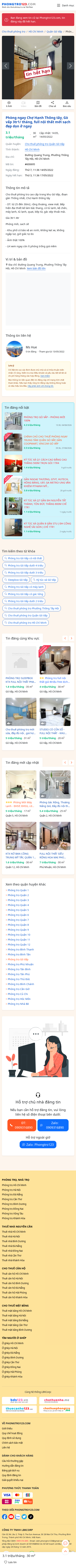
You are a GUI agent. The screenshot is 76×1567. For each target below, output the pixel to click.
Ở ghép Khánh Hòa (12, 1376)
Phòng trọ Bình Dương (14, 1204)
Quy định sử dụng (11, 1438)
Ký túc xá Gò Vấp (46, 579)
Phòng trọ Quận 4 (18, 905)
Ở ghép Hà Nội (10, 1348)
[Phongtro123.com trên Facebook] (4, 1518)
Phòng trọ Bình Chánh (21, 984)
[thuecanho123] (19, 1409)
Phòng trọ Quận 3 (18, 900)
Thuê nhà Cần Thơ (11, 1255)
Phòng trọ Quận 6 (18, 915)
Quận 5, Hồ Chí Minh (17, 815)
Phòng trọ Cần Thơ (12, 1199)
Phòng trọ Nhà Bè (18, 1003)
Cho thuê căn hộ (13, 1268)
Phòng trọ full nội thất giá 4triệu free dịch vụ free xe (54, 680)
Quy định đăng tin (11, 1475)
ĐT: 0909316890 (24, 1125)
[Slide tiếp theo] (68, 65)
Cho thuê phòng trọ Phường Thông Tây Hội (33, 608)
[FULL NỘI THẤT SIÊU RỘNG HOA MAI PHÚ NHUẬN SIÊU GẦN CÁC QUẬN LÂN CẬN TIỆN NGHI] (55, 836)
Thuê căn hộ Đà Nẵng (13, 1287)
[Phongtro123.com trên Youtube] (11, 1518)
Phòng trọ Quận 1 (18, 890)
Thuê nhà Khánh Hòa (13, 1260)
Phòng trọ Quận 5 (18, 910)
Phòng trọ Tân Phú (19, 974)
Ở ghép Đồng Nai (11, 1367)
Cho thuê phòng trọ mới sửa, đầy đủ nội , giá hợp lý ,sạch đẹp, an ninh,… (20, 731)
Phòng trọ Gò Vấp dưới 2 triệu (25, 601)
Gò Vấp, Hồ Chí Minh (17, 691)
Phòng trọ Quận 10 (19, 934)
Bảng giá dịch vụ (10, 1470)
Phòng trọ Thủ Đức (19, 979)
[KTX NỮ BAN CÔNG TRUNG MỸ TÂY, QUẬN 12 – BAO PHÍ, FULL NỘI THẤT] (21, 836)
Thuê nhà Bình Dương (14, 1241)
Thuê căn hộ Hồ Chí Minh (15, 1273)
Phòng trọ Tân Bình (19, 969)
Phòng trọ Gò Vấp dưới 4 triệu (25, 565)
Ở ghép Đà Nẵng (11, 1352)
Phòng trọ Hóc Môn (19, 999)
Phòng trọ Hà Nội (11, 1189)
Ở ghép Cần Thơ (10, 1362)
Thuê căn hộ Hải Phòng (14, 1292)
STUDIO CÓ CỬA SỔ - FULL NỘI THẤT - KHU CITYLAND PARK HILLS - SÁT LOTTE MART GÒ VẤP (54, 731)
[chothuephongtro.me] (56, 1409)
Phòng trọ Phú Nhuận (21, 964)
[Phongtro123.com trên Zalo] (17, 1518)
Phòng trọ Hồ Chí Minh (14, 1185)
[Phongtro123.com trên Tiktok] (30, 1518)
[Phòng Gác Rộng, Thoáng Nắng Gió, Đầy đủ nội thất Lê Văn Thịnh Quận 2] (55, 784)
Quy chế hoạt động (12, 1433)
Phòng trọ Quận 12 (19, 944)
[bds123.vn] (19, 1400)
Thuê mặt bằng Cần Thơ (14, 1325)
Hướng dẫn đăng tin (13, 1465)
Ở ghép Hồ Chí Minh (13, 1343)
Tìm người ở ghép (14, 1338)
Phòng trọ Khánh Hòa (13, 1218)
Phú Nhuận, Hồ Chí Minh (53, 867)
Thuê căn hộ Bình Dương (15, 1283)
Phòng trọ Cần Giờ (19, 989)
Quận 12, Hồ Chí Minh (17, 867)
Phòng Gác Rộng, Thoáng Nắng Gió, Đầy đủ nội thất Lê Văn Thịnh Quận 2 (55, 804)
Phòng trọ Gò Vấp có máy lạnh (26, 587)
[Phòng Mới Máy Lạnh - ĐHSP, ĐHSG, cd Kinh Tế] (21, 784)
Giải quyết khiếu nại (12, 1480)
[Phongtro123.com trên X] (24, 1518)
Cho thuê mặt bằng (15, 1305)
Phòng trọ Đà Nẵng (12, 1194)
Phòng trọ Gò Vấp (18, 959)
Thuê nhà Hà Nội (11, 1236)
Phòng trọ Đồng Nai (12, 1208)
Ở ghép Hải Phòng (12, 1371)
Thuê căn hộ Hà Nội (12, 1278)
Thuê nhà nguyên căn (17, 1226)
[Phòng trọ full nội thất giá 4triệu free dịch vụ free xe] (55, 660)
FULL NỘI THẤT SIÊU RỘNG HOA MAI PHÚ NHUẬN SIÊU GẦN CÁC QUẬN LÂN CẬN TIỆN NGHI (53, 855)
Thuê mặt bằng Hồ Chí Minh (17, 1310)
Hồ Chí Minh (32, 149)
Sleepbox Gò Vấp (18, 579)
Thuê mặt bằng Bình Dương (17, 1329)
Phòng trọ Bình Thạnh (21, 949)
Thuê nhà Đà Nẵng (12, 1246)
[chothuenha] (56, 1400)
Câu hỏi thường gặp (12, 1461)
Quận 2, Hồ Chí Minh (51, 815)
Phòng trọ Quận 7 (18, 919)
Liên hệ (6, 1447)
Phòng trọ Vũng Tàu (12, 1213)
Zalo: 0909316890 (55, 1125)
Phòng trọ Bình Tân (19, 954)
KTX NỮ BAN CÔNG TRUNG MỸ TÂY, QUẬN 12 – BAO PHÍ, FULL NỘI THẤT (20, 855)
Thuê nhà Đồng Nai (12, 1250)
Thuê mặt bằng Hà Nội (14, 1315)
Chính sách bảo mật (12, 1442)
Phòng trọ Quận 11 (19, 939)
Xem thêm (45, 375)
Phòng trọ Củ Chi (18, 994)
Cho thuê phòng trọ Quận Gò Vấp (45, 144)
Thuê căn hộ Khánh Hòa (14, 1297)
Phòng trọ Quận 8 (18, 924)
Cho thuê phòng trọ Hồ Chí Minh (27, 622)
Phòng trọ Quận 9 (18, 929)
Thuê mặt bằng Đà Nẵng (15, 1320)
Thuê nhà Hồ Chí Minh (14, 1231)
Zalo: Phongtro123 (40, 1144)
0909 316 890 (22, 1540)
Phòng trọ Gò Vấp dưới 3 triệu (25, 572)
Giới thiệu (7, 1428)
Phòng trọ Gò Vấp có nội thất (25, 558)
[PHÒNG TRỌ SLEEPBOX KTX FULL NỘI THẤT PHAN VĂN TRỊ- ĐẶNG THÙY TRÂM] (21, 660)
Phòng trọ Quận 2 (18, 895)
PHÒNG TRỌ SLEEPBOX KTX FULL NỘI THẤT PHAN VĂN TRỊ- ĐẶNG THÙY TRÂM (21, 680)
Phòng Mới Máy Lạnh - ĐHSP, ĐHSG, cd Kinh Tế (19, 804)
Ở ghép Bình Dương (13, 1357)
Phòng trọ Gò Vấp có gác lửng (25, 594)
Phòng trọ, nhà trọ (15, 1179)
